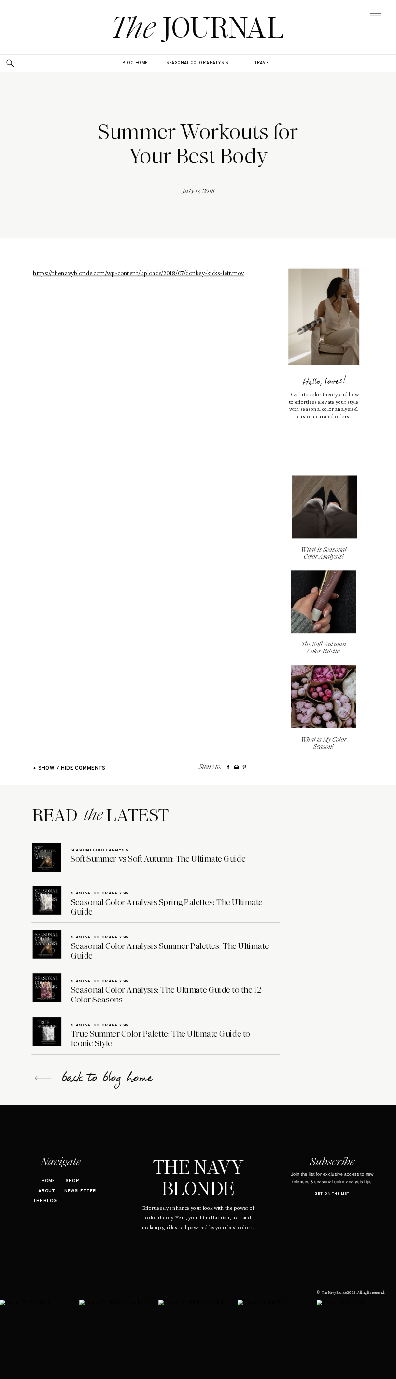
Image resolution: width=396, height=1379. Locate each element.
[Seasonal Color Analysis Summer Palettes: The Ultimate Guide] (47, 944)
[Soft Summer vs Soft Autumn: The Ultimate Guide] (46, 857)
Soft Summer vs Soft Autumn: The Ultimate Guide (158, 859)
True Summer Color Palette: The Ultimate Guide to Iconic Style (160, 1038)
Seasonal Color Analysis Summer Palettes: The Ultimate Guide (170, 950)
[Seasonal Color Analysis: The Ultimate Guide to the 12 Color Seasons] (47, 987)
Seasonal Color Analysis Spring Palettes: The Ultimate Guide (167, 906)
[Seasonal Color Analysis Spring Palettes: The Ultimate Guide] (47, 900)
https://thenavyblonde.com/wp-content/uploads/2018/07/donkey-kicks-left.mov (138, 273)
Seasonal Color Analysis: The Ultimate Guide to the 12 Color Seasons (166, 994)
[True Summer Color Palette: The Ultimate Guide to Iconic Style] (47, 1031)
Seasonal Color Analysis (99, 849)
